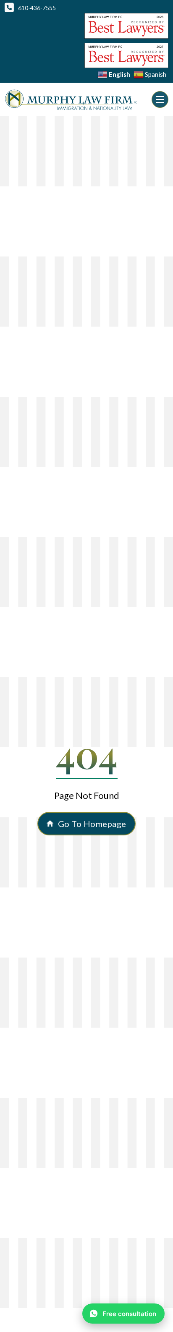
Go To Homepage (92, 824)
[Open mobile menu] (160, 99)
